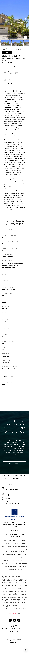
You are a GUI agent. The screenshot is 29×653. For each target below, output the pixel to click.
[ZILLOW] (18, 620)
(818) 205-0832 (14, 530)
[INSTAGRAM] (10, 620)
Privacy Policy (14, 642)
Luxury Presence (14, 631)
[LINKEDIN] (14, 620)
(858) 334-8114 (10, 495)
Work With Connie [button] (14, 463)
